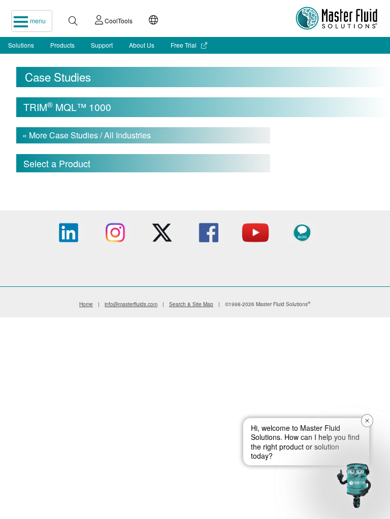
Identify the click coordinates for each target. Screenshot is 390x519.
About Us (141, 45)
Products (62, 45)
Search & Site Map (191, 304)
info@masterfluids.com (131, 304)
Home (86, 304)
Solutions (21, 45)
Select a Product (56, 163)
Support (102, 45)
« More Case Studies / (86, 135)
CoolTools (118, 20)
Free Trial (184, 45)
